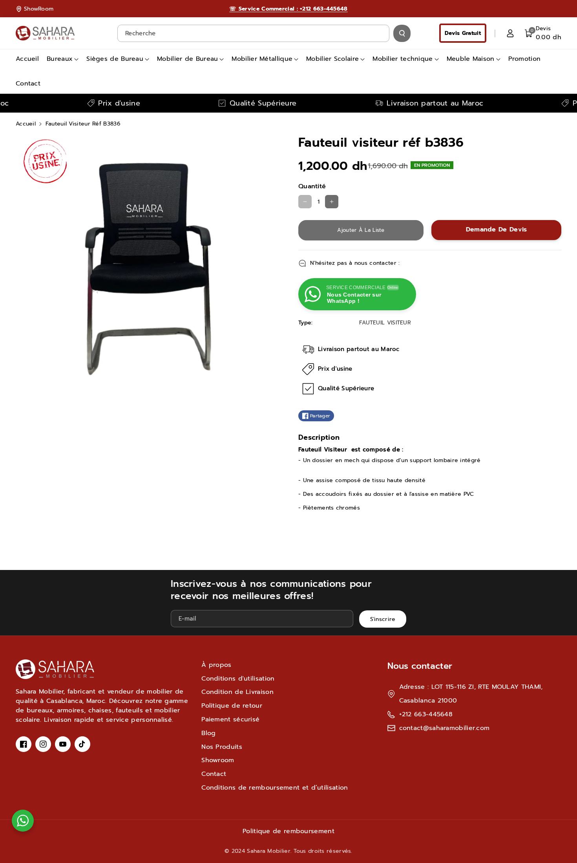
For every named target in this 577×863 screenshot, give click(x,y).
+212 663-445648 (426, 714)
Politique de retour (231, 705)
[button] (543, 33)
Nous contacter (419, 665)
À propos (216, 665)
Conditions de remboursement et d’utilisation (274, 787)
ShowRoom (38, 9)
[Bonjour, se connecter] (510, 33)
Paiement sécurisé (230, 719)
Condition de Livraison (237, 692)
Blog (208, 733)
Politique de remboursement (288, 831)
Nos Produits (221, 747)
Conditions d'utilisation (237, 678)
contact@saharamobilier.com (444, 728)
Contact (213, 774)
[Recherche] (402, 33)
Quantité (312, 186)
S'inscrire (383, 619)
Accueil (26, 124)
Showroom (217, 760)
